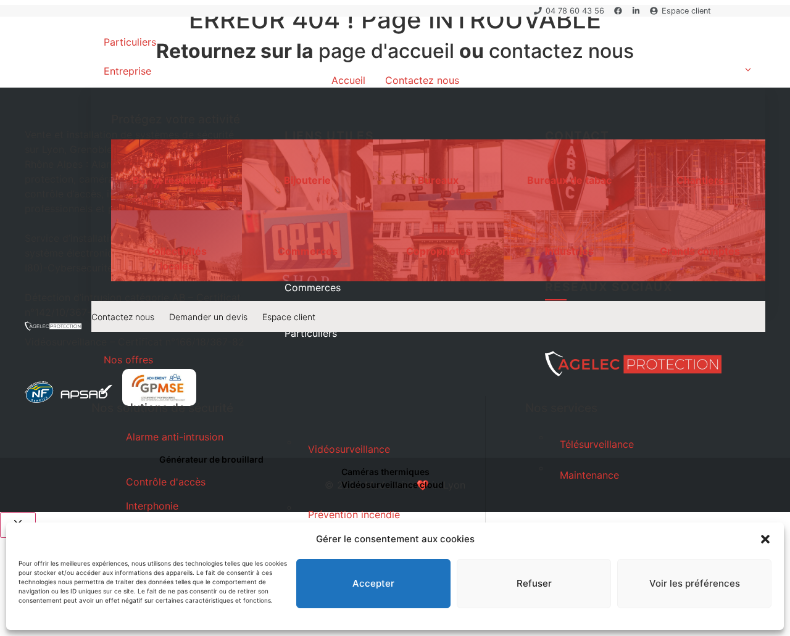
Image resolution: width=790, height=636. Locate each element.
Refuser (534, 583)
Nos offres (128, 359)
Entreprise (127, 71)
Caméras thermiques (385, 471)
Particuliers (130, 42)
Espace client (288, 317)
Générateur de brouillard (211, 459)
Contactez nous (122, 317)
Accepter (373, 583)
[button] (765, 539)
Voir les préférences (694, 583)
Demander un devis (208, 317)
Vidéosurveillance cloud (392, 484)
